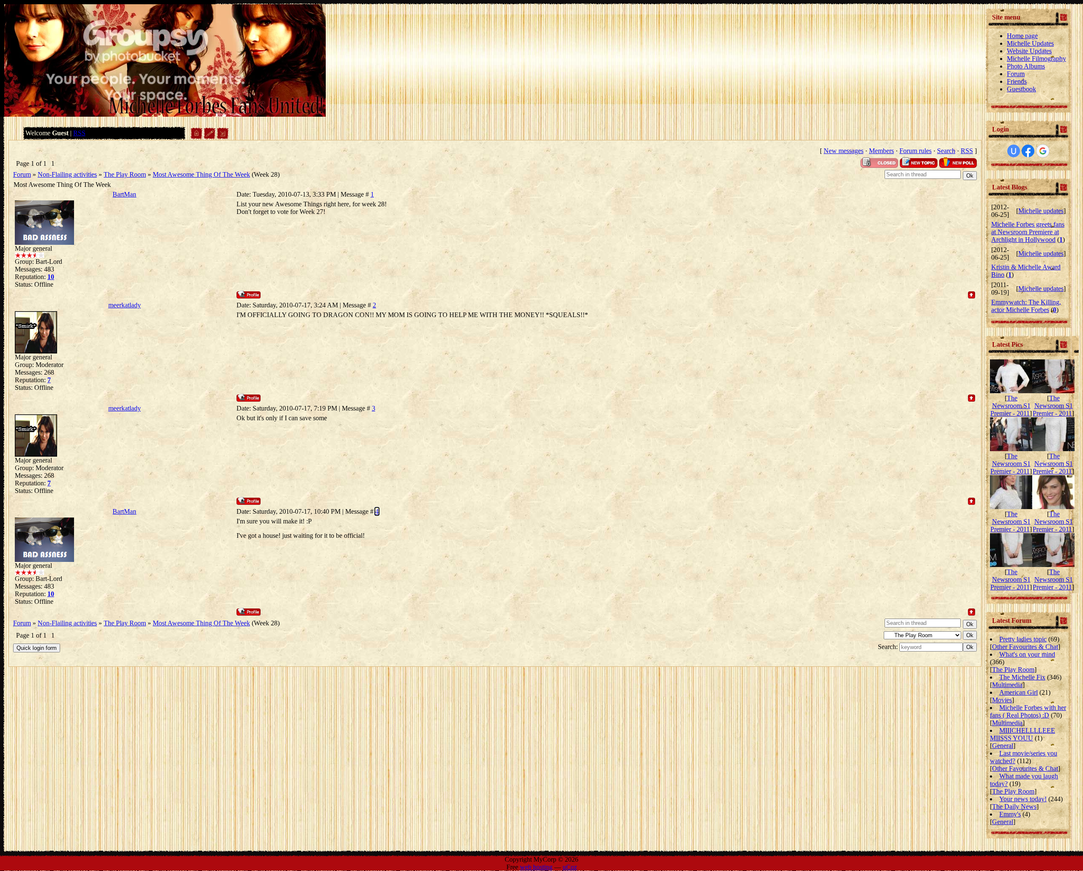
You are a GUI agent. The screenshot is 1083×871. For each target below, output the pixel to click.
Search (946, 150)
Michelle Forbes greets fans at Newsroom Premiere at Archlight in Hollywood (1027, 232)
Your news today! (1023, 799)
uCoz (570, 867)
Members (881, 150)
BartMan (124, 194)
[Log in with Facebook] (1028, 151)
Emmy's (1010, 814)
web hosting (536, 867)
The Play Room (125, 174)
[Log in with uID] (1013, 151)
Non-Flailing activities (67, 174)
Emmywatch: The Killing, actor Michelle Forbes (1026, 306)
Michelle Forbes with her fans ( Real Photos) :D (1028, 711)
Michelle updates (1041, 210)
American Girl (1018, 692)
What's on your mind (1027, 654)
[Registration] (209, 136)
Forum (22, 174)
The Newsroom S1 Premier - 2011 (1010, 405)
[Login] (222, 136)
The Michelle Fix (1022, 677)
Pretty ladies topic (1023, 639)
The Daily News (1014, 806)
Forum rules (915, 150)
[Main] (196, 136)
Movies (1002, 700)
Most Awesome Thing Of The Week (201, 174)
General (1002, 745)
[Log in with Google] (1043, 151)
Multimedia (1007, 684)
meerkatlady (124, 305)
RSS (79, 133)
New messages (843, 150)
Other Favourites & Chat (1025, 646)
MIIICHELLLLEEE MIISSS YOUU (1022, 734)
